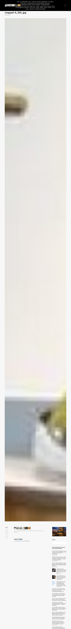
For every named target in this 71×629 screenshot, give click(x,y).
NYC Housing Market (24, 1)
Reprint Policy (32, 6)
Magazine (39, 1)
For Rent (49, 7)
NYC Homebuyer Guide (31, 3)
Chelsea (37, 7)
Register (37, 6)
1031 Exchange (23, 3)
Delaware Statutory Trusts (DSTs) (22, 6)
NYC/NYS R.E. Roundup (36, 4)
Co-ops (53, 7)
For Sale (45, 7)
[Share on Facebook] (7, 530)
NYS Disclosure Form (20, 7)
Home (18, 1)
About (29, 1)
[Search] (65, 543)
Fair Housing (33, 1)
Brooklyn (41, 7)
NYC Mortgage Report (45, 4)
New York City (27, 7)
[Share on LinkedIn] (7, 537)
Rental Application (51, 6)
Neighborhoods (44, 1)
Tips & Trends (50, 1)
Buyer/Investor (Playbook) (26, 4)
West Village (32, 7)
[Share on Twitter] (7, 532)
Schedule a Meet (43, 6)
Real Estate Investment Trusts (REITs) (42, 3)
